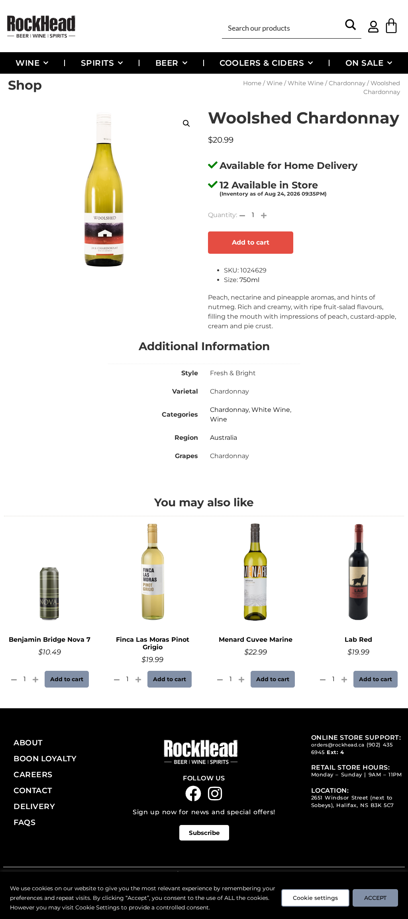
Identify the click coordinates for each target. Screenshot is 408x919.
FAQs (24, 822)
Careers (33, 774)
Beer (166, 63)
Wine (27, 63)
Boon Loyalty (45, 758)
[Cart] (391, 26)
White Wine (306, 83)
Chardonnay (347, 83)
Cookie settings (315, 897)
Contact (33, 790)
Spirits (97, 63)
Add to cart (250, 242)
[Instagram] (215, 793)
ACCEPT (375, 897)
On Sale (364, 63)
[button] (186, 123)
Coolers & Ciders (262, 63)
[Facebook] (193, 793)
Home (252, 83)
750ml (249, 280)
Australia (223, 437)
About (28, 742)
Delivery (34, 806)
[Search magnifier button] (350, 27)
